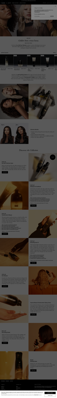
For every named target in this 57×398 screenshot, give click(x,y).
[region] (28, 394)
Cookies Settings (50, 395)
